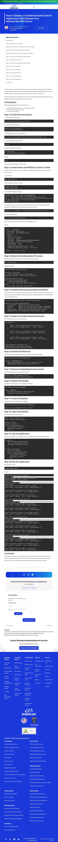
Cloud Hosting (28, 661)
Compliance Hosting (18, 658)
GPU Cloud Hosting (27, 668)
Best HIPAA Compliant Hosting (37, 793)
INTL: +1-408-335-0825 (18, 3)
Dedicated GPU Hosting (8, 672)
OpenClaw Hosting (27, 699)
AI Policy (47, 686)
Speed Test (47, 673)
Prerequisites (9, 40)
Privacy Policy (48, 683)
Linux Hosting (7, 757)
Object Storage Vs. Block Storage (38, 761)
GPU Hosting (7, 668)
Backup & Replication (27, 683)
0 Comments (13, 30)
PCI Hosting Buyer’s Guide (36, 744)
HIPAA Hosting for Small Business (38, 814)
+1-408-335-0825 (32, 840)
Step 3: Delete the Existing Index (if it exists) (18, 50)
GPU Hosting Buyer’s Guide (36, 747)
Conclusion (9, 82)
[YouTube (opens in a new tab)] (18, 839)
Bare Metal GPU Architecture (37, 775)
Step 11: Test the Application (14, 76)
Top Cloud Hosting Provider (11, 744)
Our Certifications (38, 665)
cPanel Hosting (8, 764)
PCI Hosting (18, 671)
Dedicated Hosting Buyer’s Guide (38, 754)
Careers (37, 679)
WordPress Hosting (9, 754)
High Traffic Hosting (35, 772)
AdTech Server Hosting (18, 694)
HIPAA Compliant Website (36, 804)
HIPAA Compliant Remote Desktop (38, 800)
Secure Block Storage (28, 688)
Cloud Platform (29, 657)
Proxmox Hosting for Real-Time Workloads (14, 774)
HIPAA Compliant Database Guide (38, 797)
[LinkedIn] (32, 574)
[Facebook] (24, 574)
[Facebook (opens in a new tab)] (5, 839)
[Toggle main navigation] (34, 7)
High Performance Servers (7, 696)
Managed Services (6, 687)
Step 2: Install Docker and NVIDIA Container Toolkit (20, 47)
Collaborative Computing (28, 694)
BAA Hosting (18, 674)
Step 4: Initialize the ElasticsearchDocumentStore (19, 53)
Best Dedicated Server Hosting (11, 808)
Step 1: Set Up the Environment (14, 43)
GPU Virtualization (9, 797)
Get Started (41, 28)
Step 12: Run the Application (14, 79)
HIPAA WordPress (17, 667)
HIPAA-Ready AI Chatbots (10, 793)
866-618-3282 (30, 838)
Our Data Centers (37, 670)
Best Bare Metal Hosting (36, 769)
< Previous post (9, 625)
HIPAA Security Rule (35, 807)
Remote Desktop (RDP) (10, 767)
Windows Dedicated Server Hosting (13, 818)
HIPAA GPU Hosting (18, 684)
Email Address (12, 603)
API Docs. (47, 669)
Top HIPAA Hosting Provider (37, 817)
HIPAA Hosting (18, 662)
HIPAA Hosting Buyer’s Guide (37, 751)
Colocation (7, 691)
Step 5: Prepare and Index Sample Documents (18, 56)
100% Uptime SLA (48, 661)
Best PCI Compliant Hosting (11, 826)
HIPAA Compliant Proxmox (36, 821)
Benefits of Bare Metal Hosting (37, 779)
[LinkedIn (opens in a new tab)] (14, 839)
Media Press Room (38, 675)
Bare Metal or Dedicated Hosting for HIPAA (40, 782)
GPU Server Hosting (18, 28)
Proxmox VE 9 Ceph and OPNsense (13, 781)
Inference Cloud (29, 664)
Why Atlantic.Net (39, 661)
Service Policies (49, 679)
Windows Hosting (8, 761)
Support (47, 657)
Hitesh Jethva (22, 26)
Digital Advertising (17, 689)
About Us (37, 657)
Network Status (49, 666)
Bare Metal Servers (7, 663)
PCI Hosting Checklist (9, 829)
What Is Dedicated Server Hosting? (12, 811)
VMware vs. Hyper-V (9, 751)
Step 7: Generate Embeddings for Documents (18, 63)
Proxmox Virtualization (10, 778)
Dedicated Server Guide (35, 757)
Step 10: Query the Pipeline (13, 73)
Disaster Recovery (6, 677)
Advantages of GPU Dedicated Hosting (13, 815)
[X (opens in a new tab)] (10, 839)
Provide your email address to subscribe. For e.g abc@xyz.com (17, 610)
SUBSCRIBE (18, 613)
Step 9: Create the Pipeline (13, 69)
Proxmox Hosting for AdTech (11, 771)
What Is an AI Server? (9, 800)
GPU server (29, 99)
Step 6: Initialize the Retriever (14, 60)
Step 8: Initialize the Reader (13, 66)
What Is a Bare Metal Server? (37, 786)
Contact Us (37, 683)
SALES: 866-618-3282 (9, 3)
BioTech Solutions (17, 678)
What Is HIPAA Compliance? (37, 810)
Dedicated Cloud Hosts (29, 673)
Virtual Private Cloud (28, 678)
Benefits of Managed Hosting (11, 747)
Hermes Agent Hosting (28, 704)
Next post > (50, 625)
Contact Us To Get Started (29, 587)
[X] (28, 574)
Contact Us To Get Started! (29, 648)
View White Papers (29, 620)
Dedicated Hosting (7, 658)
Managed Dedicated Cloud (8, 682)
